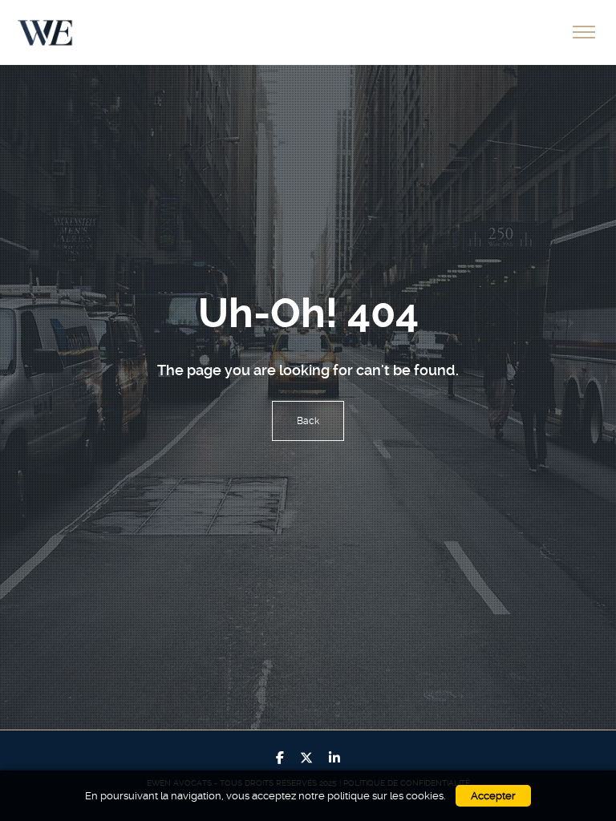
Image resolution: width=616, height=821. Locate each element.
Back (308, 421)
